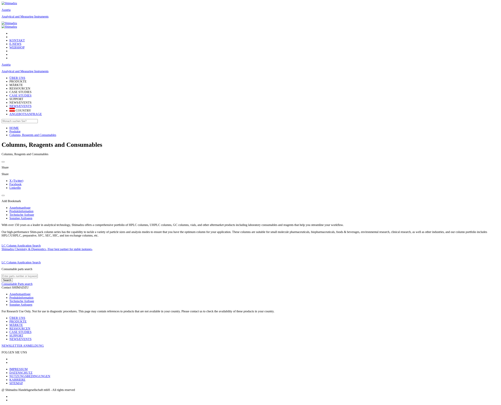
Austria (6, 10)
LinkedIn (15, 187)
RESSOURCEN (19, 328)
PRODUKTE (18, 321)
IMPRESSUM (18, 369)
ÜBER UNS (17, 318)
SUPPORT (16, 335)
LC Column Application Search (21, 245)
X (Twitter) (16, 180)
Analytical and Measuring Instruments (25, 16)
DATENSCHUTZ (20, 372)
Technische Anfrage (21, 301)
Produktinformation (21, 297)
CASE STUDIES (20, 95)
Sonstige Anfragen (20, 304)
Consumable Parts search (17, 284)
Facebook (15, 184)
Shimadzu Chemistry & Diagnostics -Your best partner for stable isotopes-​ (47, 249)
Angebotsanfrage (20, 294)
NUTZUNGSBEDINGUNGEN (29, 376)
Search (7, 280)
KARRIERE (17, 379)
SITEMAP (16, 383)
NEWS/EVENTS (20, 106)
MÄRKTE (16, 325)
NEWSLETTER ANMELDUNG (23, 345)
